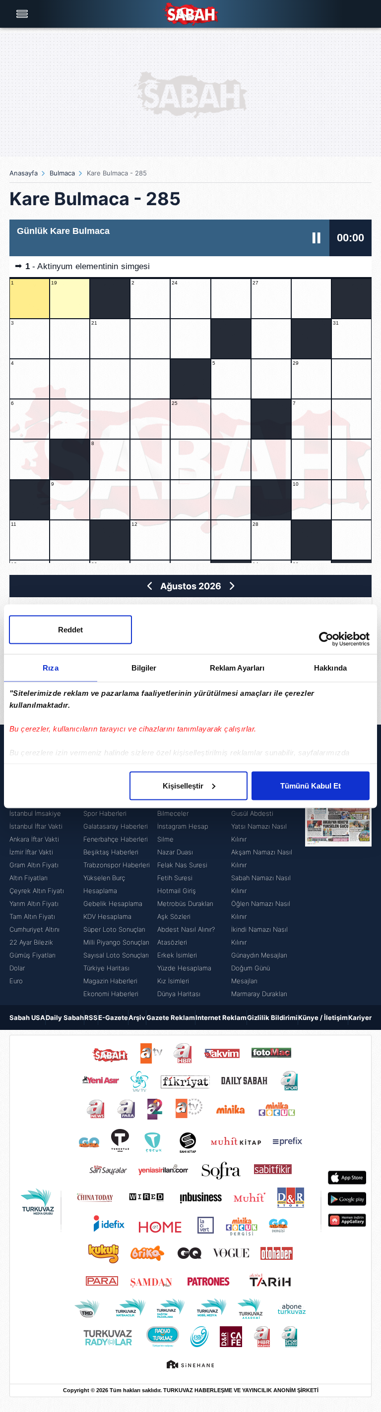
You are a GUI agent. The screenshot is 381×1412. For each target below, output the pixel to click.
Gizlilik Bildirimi (272, 1017)
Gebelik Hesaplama (112, 903)
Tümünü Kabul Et (310, 785)
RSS (91, 1017)
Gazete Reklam (170, 1017)
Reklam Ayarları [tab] (237, 667)
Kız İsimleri (173, 981)
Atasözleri (172, 942)
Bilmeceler (173, 813)
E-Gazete (113, 1017)
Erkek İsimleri (177, 955)
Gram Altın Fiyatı (34, 865)
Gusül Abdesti (252, 813)
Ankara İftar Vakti (34, 839)
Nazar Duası (175, 852)
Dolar (17, 968)
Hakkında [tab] (330, 667)
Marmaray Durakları (259, 994)
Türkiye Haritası (106, 968)
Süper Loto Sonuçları (114, 929)
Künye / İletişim (323, 1017)
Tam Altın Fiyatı (32, 916)
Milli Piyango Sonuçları (116, 942)
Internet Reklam (221, 1017)
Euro (16, 981)
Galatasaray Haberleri (115, 826)
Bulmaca (62, 173)
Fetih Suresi (174, 878)
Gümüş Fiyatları (32, 955)
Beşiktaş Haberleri (110, 852)
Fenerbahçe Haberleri (115, 839)
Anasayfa (23, 173)
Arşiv (136, 1017)
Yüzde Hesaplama (184, 968)
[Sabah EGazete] (338, 865)
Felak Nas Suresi (182, 865)
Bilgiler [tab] (144, 667)
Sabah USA (27, 1017)
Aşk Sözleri (173, 916)
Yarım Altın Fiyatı (34, 903)
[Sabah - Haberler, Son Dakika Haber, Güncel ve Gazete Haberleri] (190, 14)
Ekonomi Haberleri (110, 994)
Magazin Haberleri (110, 981)
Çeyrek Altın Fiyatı (36, 891)
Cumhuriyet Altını (34, 929)
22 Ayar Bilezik (31, 942)
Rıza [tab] (50, 667)
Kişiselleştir (183, 785)
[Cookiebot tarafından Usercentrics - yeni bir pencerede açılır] (326, 638)
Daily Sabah (65, 1017)
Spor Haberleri (105, 813)
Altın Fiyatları (28, 878)
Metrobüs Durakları (185, 903)
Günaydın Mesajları (259, 955)
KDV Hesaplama (107, 916)
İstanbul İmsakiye (35, 813)
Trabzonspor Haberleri (116, 865)
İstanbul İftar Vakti (36, 826)
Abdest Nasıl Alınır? (186, 929)
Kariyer (360, 1017)
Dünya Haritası (178, 994)
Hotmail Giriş (176, 891)
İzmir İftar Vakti (31, 852)
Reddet (70, 629)
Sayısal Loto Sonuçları (116, 955)
